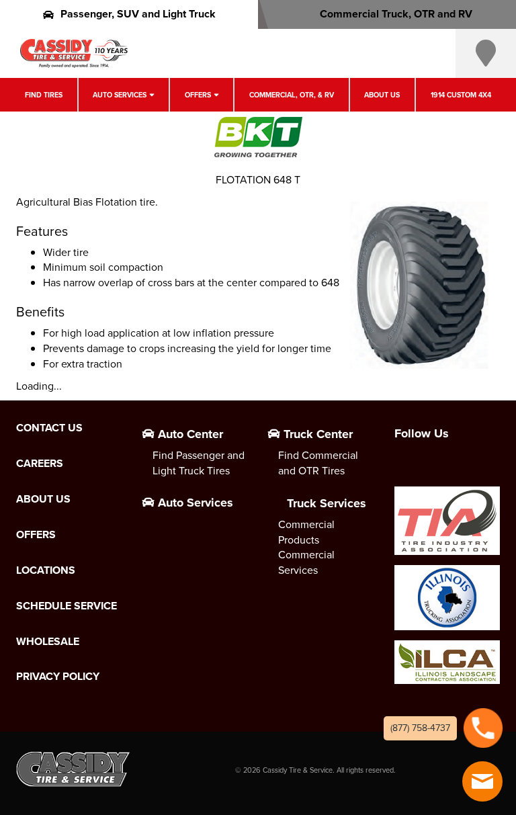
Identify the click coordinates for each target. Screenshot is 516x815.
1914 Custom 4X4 (461, 94)
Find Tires (43, 94)
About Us (382, 94)
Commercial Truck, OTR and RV (396, 14)
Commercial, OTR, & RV (291, 94)
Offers (198, 94)
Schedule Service (66, 606)
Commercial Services (306, 562)
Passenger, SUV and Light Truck (138, 14)
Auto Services (119, 94)
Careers (39, 463)
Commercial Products (306, 532)
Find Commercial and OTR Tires (318, 462)
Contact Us (49, 428)
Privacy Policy (57, 676)
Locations (45, 570)
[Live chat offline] (482, 781)
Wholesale (47, 641)
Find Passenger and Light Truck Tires (199, 462)
